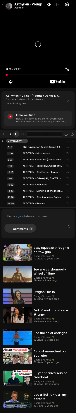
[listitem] (38, 147)
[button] (38, 110)
